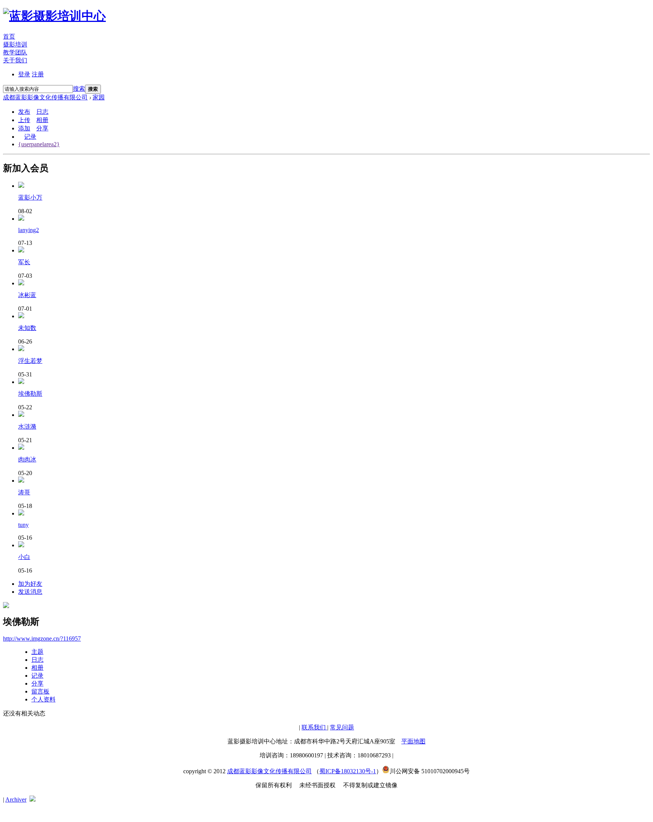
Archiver (15, 799)
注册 (38, 74)
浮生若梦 (30, 361)
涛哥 (24, 492)
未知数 (27, 328)
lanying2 (28, 230)
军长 (24, 262)
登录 (24, 74)
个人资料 (43, 699)
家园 (99, 97)
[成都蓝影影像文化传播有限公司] (54, 16)
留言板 (40, 691)
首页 (9, 36)
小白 (24, 557)
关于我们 (15, 60)
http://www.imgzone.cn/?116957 (42, 638)
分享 (42, 128)
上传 (24, 120)
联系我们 (314, 727)
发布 (24, 111)
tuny (23, 525)
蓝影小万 (30, 197)
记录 (30, 136)
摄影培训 (15, 44)
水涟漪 (27, 426)
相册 (42, 120)
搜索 (79, 88)
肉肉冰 (27, 459)
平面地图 (413, 741)
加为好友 (30, 584)
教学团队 (15, 52)
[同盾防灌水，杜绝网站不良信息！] (32, 799)
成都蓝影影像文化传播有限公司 (45, 97)
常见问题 (342, 727)
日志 (42, 111)
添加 (24, 128)
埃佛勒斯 (30, 393)
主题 (37, 652)
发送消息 (30, 591)
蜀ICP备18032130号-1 (347, 771)
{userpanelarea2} (39, 144)
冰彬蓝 (27, 295)
